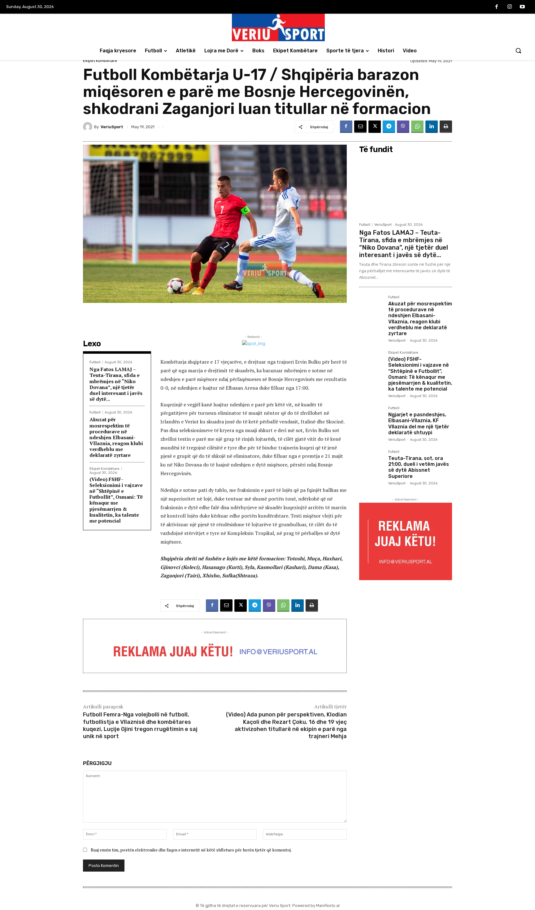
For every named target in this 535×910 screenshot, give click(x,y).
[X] (374, 126)
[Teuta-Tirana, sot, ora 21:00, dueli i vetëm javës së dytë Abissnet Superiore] (371, 462)
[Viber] (403, 126)
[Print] (446, 126)
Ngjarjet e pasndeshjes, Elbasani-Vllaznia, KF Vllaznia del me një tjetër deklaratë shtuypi (418, 423)
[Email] (360, 126)
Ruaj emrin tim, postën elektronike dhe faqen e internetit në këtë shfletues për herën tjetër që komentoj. (191, 850)
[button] (518, 50)
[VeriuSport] (88, 126)
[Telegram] (389, 126)
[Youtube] (522, 7)
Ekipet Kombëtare (100, 61)
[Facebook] (496, 7)
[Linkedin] (431, 126)
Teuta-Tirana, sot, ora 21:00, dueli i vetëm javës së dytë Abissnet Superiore (418, 467)
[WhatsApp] (417, 126)
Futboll (95, 362)
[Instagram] (509, 7)
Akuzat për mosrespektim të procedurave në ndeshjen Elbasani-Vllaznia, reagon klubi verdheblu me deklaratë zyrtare (116, 437)
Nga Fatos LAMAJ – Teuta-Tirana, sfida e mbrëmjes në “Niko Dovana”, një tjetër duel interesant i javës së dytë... (115, 384)
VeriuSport (112, 127)
